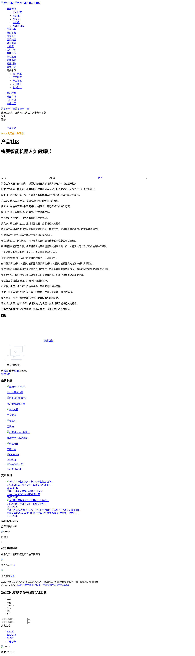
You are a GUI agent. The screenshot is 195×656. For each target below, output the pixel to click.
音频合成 (11, 67)
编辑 (14, 548)
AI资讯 (16, 15)
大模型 (10, 46)
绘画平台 (11, 33)
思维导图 (11, 50)
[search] (29, 619)
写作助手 (11, 29)
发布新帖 (5, 374)
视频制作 (11, 63)
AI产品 (16, 22)
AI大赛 (16, 19)
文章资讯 (11, 9)
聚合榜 (10, 638)
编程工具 (11, 57)
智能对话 (11, 53)
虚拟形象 (11, 60)
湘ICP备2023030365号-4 (57, 585)
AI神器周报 (18, 26)
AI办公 (10, 631)
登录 (6, 371)
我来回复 (48, 340)
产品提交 (17, 77)
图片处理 (11, 39)
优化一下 (40, 585)
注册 (16, 371)
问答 (100, 178)
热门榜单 (17, 74)
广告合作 (31, 585)
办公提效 (11, 43)
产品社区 (17, 81)
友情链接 (17, 87)
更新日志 (17, 12)
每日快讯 (17, 84)
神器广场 (11, 96)
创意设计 (11, 36)
